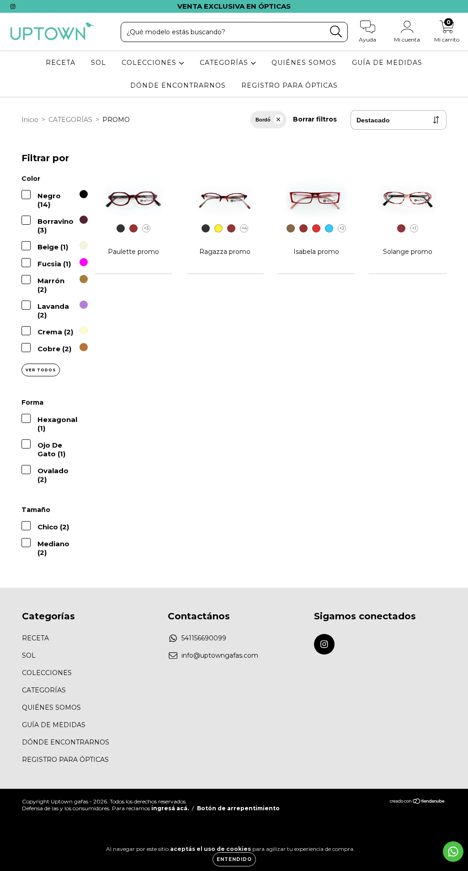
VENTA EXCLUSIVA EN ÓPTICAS (234, 6)
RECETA (60, 62)
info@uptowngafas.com (219, 655)
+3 (146, 228)
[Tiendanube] (417, 802)
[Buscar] (336, 31)
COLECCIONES (150, 62)
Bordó (263, 119)
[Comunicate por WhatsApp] (453, 851)
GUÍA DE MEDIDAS (387, 62)
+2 (342, 228)
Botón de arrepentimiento (238, 808)
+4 (244, 228)
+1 (414, 228)
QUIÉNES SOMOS (303, 62)
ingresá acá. (170, 808)
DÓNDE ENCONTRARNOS (178, 85)
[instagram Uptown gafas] (13, 6)
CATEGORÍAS (225, 62)
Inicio (29, 120)
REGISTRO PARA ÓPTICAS (289, 85)
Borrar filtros (315, 119)
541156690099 (203, 638)
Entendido (234, 859)
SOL (98, 62)
